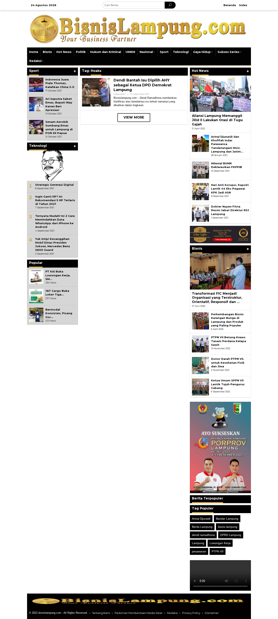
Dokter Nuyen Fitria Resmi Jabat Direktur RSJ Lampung (230, 210)
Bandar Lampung (227, 518)
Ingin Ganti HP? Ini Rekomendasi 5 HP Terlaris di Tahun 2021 (55, 200)
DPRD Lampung (230, 535)
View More (134, 117)
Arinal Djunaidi (201, 518)
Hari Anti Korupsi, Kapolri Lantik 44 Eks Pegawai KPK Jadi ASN (230, 188)
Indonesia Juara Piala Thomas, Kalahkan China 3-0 (59, 83)
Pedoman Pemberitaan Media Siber (139, 613)
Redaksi (172, 613)
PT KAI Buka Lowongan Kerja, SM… (57, 275)
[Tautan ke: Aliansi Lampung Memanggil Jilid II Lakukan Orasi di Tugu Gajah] (220, 94)
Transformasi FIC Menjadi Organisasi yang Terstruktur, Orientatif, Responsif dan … (217, 298)
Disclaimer (212, 613)
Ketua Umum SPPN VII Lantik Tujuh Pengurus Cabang (228, 384)
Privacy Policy (191, 613)
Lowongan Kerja (220, 543)
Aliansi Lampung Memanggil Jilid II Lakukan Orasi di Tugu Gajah (217, 120)
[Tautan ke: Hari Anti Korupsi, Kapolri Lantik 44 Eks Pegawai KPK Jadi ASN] (200, 191)
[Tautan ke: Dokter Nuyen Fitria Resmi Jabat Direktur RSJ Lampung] (200, 213)
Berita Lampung (202, 526)
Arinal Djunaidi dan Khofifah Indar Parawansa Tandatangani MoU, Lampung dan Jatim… (227, 144)
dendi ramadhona (203, 535)
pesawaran (199, 551)
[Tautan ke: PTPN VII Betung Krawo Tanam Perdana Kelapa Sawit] (200, 344)
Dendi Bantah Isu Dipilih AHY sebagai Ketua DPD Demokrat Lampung (143, 85)
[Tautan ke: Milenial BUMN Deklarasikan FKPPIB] (200, 170)
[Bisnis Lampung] (139, 28)
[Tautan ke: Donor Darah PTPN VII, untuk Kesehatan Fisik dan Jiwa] (200, 365)
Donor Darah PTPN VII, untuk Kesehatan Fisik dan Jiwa (227, 362)
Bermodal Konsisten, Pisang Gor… (58, 313)
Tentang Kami (101, 613)
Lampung (198, 543)
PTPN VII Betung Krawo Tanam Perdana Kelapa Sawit (228, 341)
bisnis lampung (227, 526)
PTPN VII (217, 551)
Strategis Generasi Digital (54, 184)
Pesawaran (120, 94)
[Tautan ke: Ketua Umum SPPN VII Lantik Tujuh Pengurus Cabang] (200, 387)
